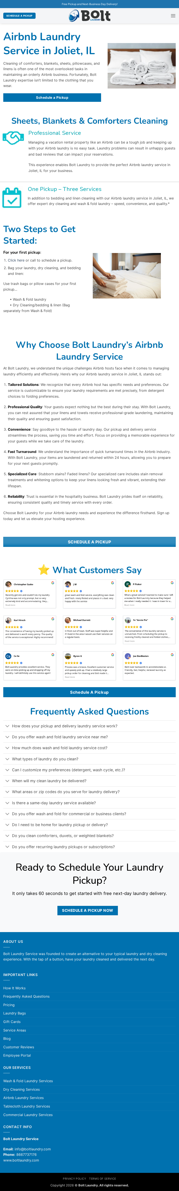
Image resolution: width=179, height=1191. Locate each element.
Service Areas (14, 1030)
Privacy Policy (74, 1178)
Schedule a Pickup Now (87, 910)
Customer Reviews (18, 1047)
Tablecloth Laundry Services (26, 1106)
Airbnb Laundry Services (23, 1098)
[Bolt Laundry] (89, 16)
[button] (173, 15)
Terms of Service (102, 1178)
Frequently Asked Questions (26, 996)
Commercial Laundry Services (28, 1115)
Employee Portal (17, 1055)
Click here (16, 260)
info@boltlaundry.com (33, 1149)
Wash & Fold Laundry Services (28, 1081)
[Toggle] (7, 726)
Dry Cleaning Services (21, 1089)
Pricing (9, 1005)
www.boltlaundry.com (21, 1160)
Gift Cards (12, 1021)
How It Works (14, 988)
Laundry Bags (14, 1013)
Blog (7, 1038)
